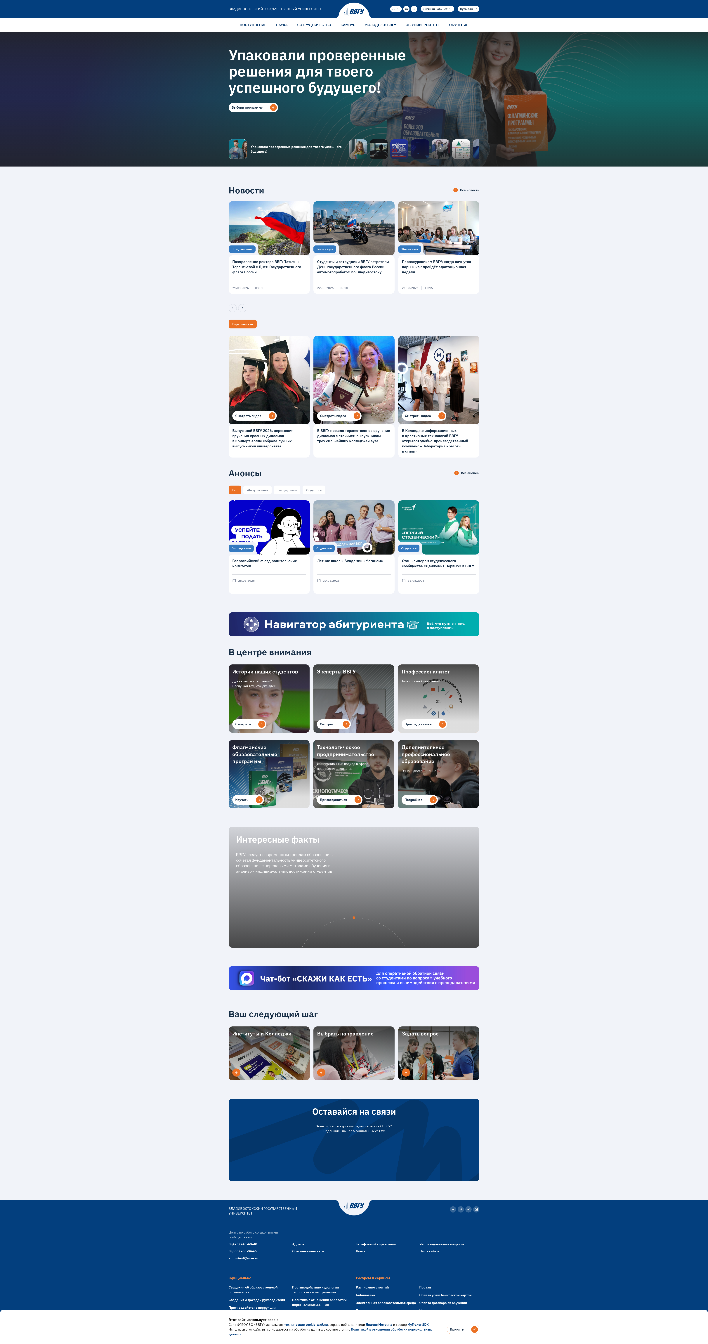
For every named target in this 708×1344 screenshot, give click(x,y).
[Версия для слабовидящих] (406, 9)
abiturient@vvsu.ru (243, 1258)
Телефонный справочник (376, 1244)
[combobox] (396, 9)
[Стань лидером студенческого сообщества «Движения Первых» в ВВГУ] (438, 547)
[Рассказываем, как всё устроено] (358, 149)
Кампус (348, 24)
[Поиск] (414, 9)
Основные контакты (308, 1251)
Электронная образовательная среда (386, 1303)
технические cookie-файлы (306, 1324)
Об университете (423, 24)
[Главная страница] (354, 11)
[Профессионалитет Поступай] (461, 149)
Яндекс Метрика (379, 1324)
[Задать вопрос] (406, 1072)
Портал (425, 1287)
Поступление (253, 24)
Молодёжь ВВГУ (380, 24)
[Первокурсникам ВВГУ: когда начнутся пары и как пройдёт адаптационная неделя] (438, 247)
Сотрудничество (314, 24)
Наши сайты (429, 1251)
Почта (360, 1251)
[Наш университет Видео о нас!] (440, 149)
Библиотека (365, 1295)
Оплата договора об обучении (443, 1303)
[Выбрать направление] (321, 1072)
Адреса (298, 1244)
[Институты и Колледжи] (236, 1072)
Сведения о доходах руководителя (257, 1300)
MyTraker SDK (418, 1324)
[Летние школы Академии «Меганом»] (354, 547)
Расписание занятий (372, 1287)
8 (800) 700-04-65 (243, 1251)
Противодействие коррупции (252, 1307)
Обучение (458, 24)
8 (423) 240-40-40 (243, 1244)
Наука (282, 24)
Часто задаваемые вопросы (441, 1244)
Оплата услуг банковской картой (445, 1295)
